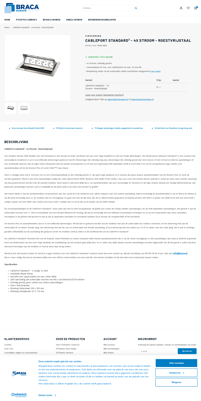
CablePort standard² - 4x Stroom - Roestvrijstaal (33, 27)
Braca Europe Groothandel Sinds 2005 (28, 128)
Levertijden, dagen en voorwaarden (20, 352)
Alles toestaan (176, 363)
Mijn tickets (108, 352)
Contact (7, 345)
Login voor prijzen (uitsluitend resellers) (104, 95)
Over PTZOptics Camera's (68, 345)
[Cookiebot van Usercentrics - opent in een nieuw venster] (19, 395)
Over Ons (8, 348)
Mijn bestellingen (111, 348)
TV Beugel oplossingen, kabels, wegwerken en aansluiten (119, 128)
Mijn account (109, 345)
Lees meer (156, 71)
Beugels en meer (51, 20)
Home (7, 20)
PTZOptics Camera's (26, 20)
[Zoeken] (136, 8)
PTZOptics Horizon (64, 352)
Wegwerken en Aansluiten (102, 20)
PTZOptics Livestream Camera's (69, 128)
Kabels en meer (74, 20)
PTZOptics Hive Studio (66, 348)
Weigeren (176, 382)
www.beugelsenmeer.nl (142, 99)
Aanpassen (175, 372)
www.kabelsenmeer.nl (117, 99)
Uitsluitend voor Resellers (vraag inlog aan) (173, 128)
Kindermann (93, 36)
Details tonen (45, 395)
